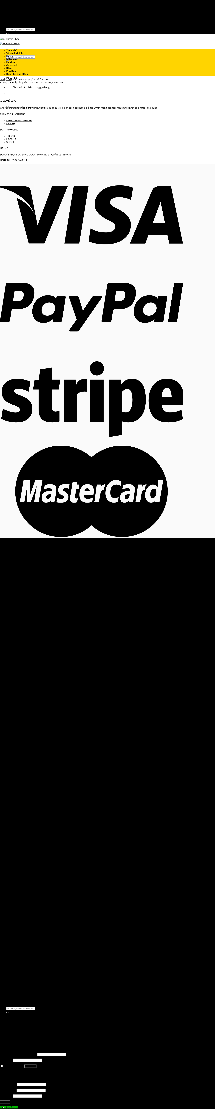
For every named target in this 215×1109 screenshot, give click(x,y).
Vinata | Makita (14, 53)
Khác (9, 68)
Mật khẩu (6, 1060)
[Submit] (7, 33)
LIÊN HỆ (10, 123)
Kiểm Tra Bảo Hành (17, 74)
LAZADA (11, 139)
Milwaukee (12, 59)
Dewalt (10, 56)
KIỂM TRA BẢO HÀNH (19, 120)
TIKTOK (10, 136)
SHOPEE (11, 142)
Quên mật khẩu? (9, 1071)
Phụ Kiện (11, 71)
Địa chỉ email (8, 1090)
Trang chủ (11, 50)
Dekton (10, 62)
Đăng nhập (30, 1066)
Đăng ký (5, 1102)
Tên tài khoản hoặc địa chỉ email (18, 1054)
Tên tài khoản (8, 1084)
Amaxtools (12, 65)
